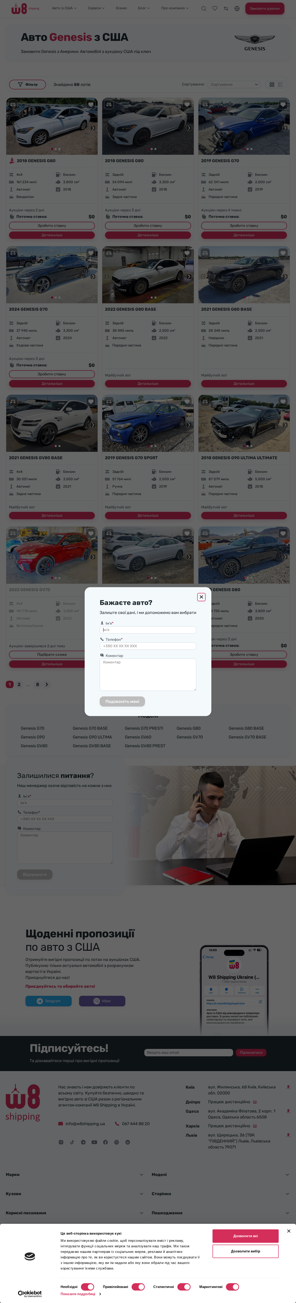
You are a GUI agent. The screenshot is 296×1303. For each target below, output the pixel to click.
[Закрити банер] (288, 1231)
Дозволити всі (245, 1236)
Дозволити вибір (245, 1251)
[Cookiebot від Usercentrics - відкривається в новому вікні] (30, 1294)
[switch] (138, 1287)
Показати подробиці (78, 1294)
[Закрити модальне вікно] (201, 597)
